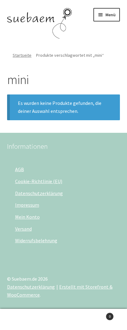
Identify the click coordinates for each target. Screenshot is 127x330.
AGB (19, 169)
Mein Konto (27, 217)
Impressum (27, 205)
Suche (63, 319)
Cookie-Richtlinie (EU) (38, 181)
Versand (23, 229)
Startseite (22, 55)
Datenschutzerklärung (39, 193)
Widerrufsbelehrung (36, 240)
